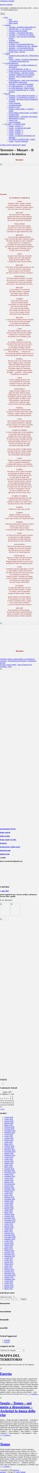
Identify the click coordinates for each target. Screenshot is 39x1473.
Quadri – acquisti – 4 (16, 132)
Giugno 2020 (8, 1207)
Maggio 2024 (9, 1163)
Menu (2, 14)
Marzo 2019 (8, 1231)
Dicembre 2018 (9, 1235)
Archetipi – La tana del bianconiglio (21, 84)
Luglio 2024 (8, 1159)
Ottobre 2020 (8, 1201)
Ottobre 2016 (8, 1277)
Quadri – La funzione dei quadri (20, 128)
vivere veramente (14, 103)
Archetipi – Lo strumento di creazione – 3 (23, 97)
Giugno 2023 (8, 1180)
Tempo (5, 1444)
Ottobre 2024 (8, 1153)
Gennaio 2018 (9, 1252)
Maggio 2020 (9, 1209)
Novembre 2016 (9, 1275)
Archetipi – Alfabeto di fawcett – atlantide (23, 46)
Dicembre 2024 (9, 1150)
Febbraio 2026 (9, 1127)
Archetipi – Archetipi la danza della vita (22, 27)
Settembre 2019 (9, 1222)
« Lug (2, 1109)
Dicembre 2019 (9, 1218)
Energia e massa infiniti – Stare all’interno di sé (16, 665)
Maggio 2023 (9, 1182)
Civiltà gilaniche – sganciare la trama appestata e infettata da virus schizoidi (21, 74)
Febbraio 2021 (9, 1197)
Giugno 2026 (8, 1121)
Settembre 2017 (9, 1256)
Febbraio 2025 (9, 1146)
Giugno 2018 (8, 1243)
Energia (6, 1374)
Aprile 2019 (8, 1230)
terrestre (2, 663)
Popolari (7, 1340)
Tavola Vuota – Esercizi (17, 52)
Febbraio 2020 (9, 1214)
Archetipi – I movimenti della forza (21, 33)
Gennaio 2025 (9, 1148)
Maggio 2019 (9, 1228)
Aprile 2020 (8, 1210)
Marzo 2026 (8, 1125)
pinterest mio (5, 854)
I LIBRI (7, 54)
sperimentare (32, 661)
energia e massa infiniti (15, 659)
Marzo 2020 (8, 1212)
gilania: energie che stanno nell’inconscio (23, 71)
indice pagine (13, 23)
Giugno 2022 (8, 1186)
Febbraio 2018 (9, 1250)
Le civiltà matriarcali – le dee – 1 (20, 69)
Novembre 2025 (9, 1130)
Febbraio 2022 (9, 1188)
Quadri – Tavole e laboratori (18, 141)
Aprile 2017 (8, 1266)
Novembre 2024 (9, 1151)
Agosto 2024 (8, 1157)
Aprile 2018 (8, 1247)
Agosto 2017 (8, 1258)
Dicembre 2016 (9, 1273)
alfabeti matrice (14, 42)
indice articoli (13, 21)
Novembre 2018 (9, 1237)
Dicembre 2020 (9, 1199)
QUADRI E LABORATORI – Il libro (22, 139)
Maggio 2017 (9, 1264)
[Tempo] (1, 1439)
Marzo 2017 (8, 1268)
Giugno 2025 (8, 1138)
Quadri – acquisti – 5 (16, 134)
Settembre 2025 (9, 1132)
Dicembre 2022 (9, 1184)
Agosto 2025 (8, 1134)
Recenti (7, 1342)
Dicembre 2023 (9, 1170)
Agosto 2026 (8, 1117)
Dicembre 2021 (9, 1190)
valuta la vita (13, 120)
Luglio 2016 (8, 1283)
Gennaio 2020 (9, 1216)
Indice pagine (5, 836)
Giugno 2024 (8, 1161)
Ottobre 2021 (8, 1191)
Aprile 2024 (8, 1165)
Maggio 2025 (9, 1140)
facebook (3, 843)
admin (23, 145)
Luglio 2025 (8, 1136)
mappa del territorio (20, 661)
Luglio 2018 (8, 1241)
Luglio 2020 (8, 1205)
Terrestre (10, 661)
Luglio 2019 (8, 1224)
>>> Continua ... (33, 1394)
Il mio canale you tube (8, 840)
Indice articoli (5, 832)
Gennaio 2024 (9, 1169)
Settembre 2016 (9, 1279)
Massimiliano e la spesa (17, 118)
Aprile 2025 (8, 1142)
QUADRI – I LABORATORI (14, 124)
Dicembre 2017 (9, 1254)
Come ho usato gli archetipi (18, 31)
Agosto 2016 (8, 1281)
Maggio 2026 (9, 1123)
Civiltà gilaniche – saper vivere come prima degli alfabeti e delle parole (23, 81)
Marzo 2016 (8, 1289)
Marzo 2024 (8, 1167)
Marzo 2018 (8, 1249)
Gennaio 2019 (9, 1233)
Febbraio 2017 (9, 1270)
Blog (6, 17)
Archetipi (7, 25)
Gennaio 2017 (9, 1271)
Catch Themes (20, 1472)
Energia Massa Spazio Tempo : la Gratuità (23, 113)
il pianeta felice (14, 115)
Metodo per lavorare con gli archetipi (21, 50)
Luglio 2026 (8, 1119)
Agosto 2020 (8, 1203)
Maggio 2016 (9, 1287)
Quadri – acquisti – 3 (16, 130)
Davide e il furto (14, 107)
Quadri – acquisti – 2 (16, 126)
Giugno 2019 (8, 1226)
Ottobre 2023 (8, 1174)
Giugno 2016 (8, 1285)
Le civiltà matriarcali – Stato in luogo (21, 88)
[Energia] (1, 1368)
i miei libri (4, 891)
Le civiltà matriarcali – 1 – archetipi (21, 86)
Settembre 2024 (9, 1155)
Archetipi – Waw (6, 666)
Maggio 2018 (9, 1245)
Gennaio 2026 (9, 1129)
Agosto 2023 (8, 1178)
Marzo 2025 (8, 1144)
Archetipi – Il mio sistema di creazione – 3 (23, 95)
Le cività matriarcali (11, 63)
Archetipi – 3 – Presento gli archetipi (21, 35)
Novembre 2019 (9, 1220)
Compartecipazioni (15, 105)
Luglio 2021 (8, 1193)
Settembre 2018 (9, 1239)
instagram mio (5, 850)
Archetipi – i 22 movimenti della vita (21, 48)
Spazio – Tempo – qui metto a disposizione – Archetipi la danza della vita (23, 60)
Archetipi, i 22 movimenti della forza (21, 44)
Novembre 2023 (9, 1172)
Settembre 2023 (9, 1176)
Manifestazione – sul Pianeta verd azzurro (23, 116)
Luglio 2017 (8, 1260)
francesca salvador (6, 4)
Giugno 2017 (8, 1262)
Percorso (7, 94)
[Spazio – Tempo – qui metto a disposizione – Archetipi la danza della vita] (1, 1398)
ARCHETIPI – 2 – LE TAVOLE (20, 29)
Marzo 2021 (8, 1195)
